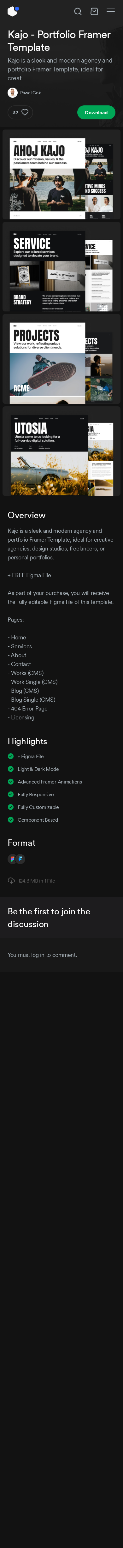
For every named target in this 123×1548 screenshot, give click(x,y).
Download (96, 112)
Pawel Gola (30, 93)
